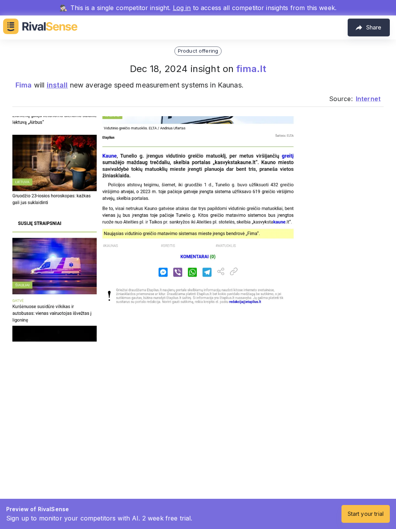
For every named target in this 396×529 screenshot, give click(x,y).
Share (373, 27)
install (57, 85)
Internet (368, 99)
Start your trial (366, 513)
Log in (182, 8)
